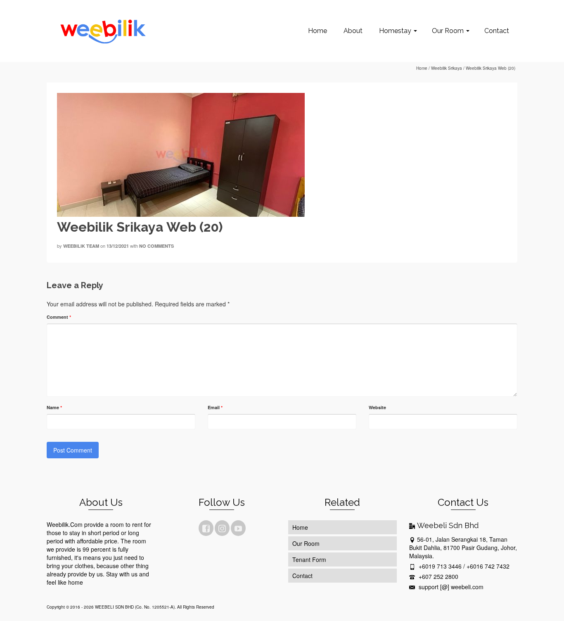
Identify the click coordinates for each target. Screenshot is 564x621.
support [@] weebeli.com (450, 587)
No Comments (156, 246)
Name (54, 407)
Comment (59, 317)
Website (377, 407)
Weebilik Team (81, 246)
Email (215, 407)
